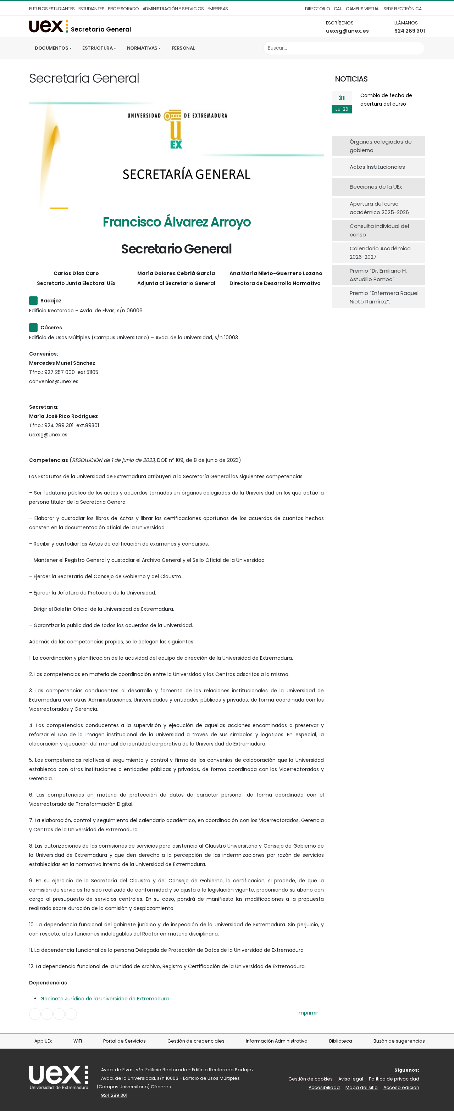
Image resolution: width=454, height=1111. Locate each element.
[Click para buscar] (417, 48)
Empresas (217, 9)
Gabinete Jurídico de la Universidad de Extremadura (104, 998)
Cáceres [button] (51, 327)
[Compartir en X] (47, 1014)
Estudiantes (91, 9)
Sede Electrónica (402, 9)
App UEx (42, 1041)
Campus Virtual (363, 9)
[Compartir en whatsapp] (71, 1014)
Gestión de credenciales (195, 1041)
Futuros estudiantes (52, 9)
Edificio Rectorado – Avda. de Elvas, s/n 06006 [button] (86, 310)
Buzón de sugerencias (398, 1041)
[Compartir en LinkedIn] (59, 1014)
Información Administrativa (276, 1041)
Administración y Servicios (173, 9)
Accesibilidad (324, 1087)
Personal (183, 48)
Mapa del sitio (361, 1087)
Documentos (51, 48)
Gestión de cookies (310, 1079)
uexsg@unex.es (347, 30)
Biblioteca (340, 1041)
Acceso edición (401, 1087)
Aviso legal (350, 1079)
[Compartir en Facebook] (35, 1014)
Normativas (142, 48)
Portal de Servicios (124, 1041)
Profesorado (123, 9)
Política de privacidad (394, 1079)
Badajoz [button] (51, 300)
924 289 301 (409, 30)
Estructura (97, 48)
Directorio (317, 9)
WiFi (77, 1041)
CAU (338, 9)
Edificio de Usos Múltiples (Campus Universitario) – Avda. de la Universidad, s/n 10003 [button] (133, 337)
